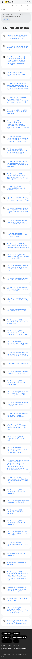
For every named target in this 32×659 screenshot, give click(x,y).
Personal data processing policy (10, 645)
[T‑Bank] (9, 1)
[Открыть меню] (2, 2)
